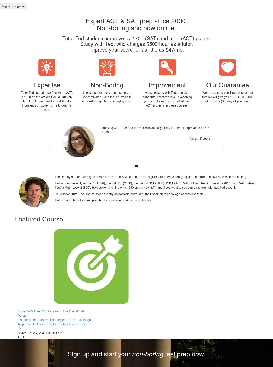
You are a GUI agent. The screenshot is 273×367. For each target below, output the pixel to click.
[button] (49, 148)
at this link (144, 200)
